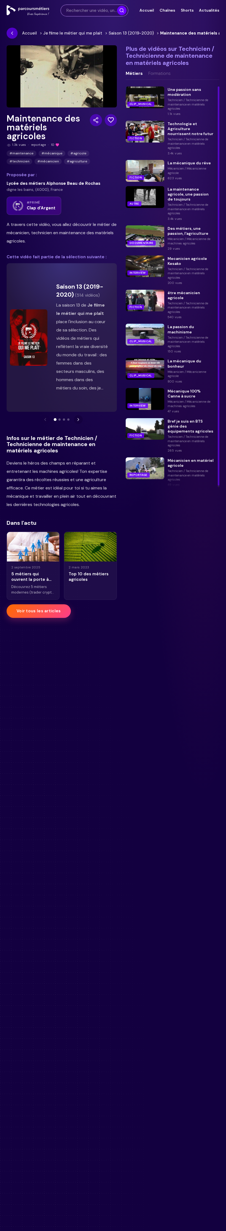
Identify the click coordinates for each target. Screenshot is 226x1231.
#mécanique (52, 153)
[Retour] (12, 33)
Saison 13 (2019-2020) (131, 33)
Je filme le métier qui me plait (72, 33)
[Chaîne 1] (55, 419)
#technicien (19, 161)
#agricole (78, 153)
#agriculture (77, 161)
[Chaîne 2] (59, 419)
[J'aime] (111, 120)
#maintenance (21, 153)
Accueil (146, 10)
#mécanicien (48, 161)
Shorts (187, 10)
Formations (159, 73)
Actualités (209, 10)
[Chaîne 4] (68, 419)
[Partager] (96, 120)
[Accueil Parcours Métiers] (28, 10)
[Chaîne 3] (64, 419)
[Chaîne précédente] (45, 419)
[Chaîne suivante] (78, 419)
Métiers (134, 73)
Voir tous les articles (39, 611)
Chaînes (167, 10)
